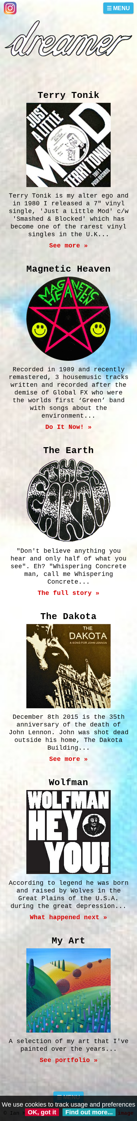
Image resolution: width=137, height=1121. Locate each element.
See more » (68, 245)
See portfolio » (69, 1060)
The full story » (68, 593)
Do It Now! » (68, 427)
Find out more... (89, 1112)
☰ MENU (118, 8)
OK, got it (42, 1112)
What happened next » (68, 917)
